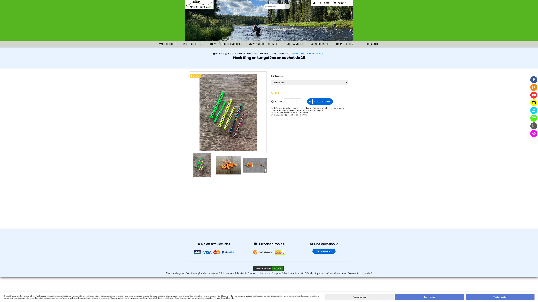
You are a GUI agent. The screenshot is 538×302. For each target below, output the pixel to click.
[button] (262, 165)
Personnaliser (359, 297)
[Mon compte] (533, 110)
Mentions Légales (175, 273)
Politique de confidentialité (232, 273)
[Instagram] (533, 87)
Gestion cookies (256, 273)
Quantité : (277, 101)
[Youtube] (533, 95)
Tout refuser (430, 297)
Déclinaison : (278, 76)
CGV (307, 273)
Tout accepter (500, 297)
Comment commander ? (360, 273)
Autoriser (277, 268)
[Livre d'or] (533, 125)
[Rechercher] (287, 6)
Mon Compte (273, 273)
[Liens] (533, 133)
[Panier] (533, 118)
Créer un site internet (292, 273)
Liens (343, 273)
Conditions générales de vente (201, 273)
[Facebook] (533, 79)
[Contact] (533, 102)
